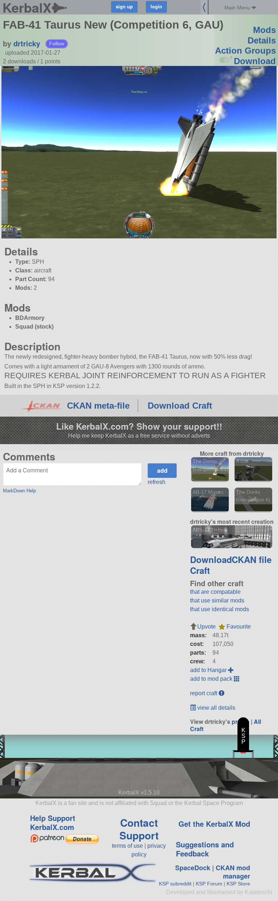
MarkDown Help (19, 490)
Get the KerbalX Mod (214, 823)
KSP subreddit (175, 884)
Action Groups (245, 50)
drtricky (26, 43)
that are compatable (215, 592)
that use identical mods (219, 609)
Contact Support (139, 829)
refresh (156, 482)
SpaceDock (192, 867)
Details (262, 40)
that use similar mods (217, 600)
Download (255, 61)
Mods (264, 30)
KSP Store (238, 884)
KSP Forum (209, 884)
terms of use (127, 846)
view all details (215, 708)
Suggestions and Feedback (205, 849)
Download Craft (180, 405)
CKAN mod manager (233, 872)
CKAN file (251, 559)
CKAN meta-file (98, 405)
